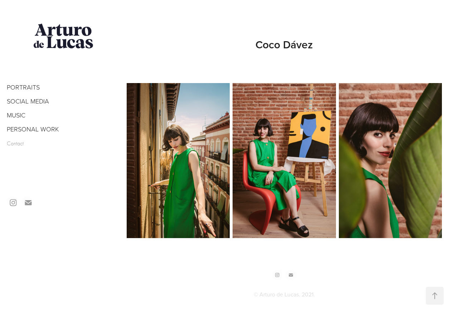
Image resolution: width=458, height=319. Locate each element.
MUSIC (16, 115)
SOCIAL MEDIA (28, 101)
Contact (15, 143)
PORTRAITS (23, 87)
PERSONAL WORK (33, 129)
